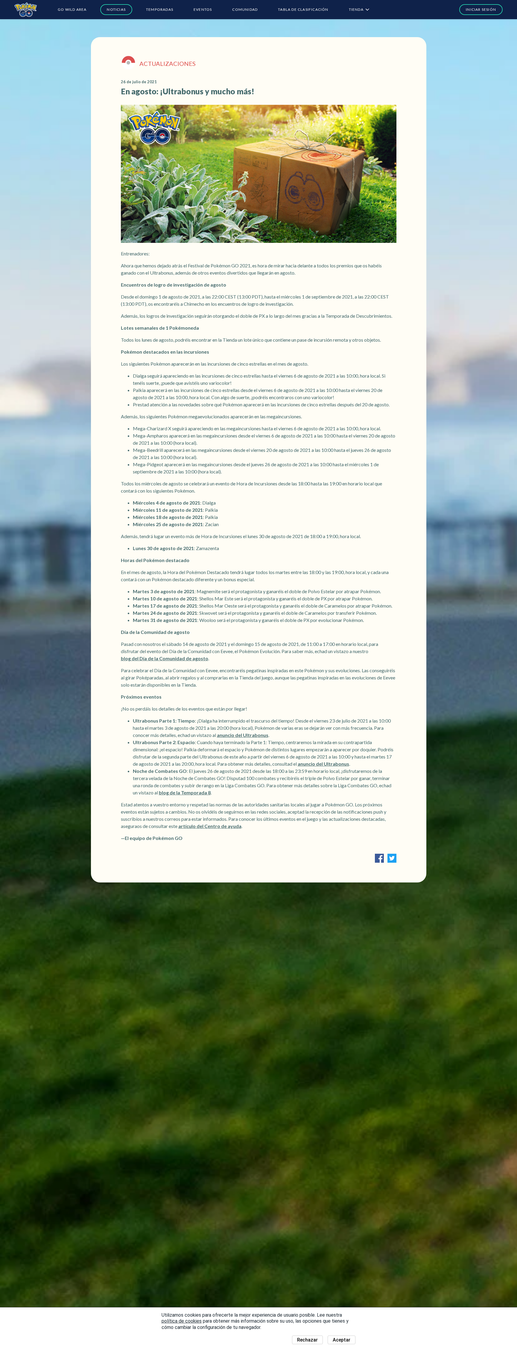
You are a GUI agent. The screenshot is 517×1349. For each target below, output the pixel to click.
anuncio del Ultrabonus (242, 735)
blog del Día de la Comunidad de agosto (164, 658)
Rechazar (307, 1340)
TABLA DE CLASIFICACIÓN (303, 9)
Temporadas (159, 9)
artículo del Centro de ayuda (209, 826)
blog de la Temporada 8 (185, 792)
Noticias (116, 9)
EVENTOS (203, 9)
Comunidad (245, 9)
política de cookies (182, 1321)
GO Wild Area (72, 9)
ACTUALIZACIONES (167, 63)
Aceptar (341, 1340)
